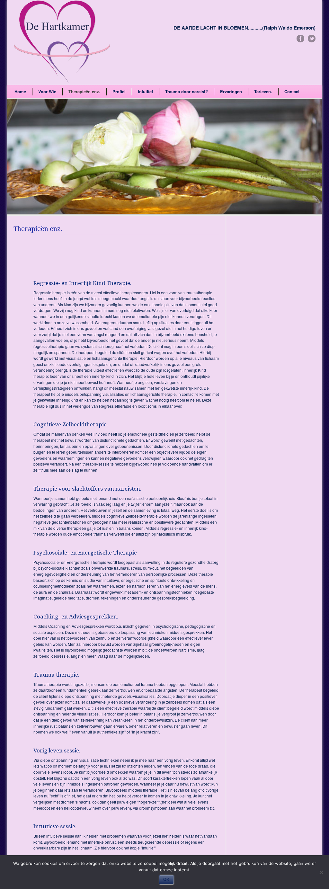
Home (20, 91)
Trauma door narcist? (186, 91)
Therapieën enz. (84, 91)
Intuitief (145, 91)
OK (166, 879)
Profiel (119, 91)
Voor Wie (47, 91)
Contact (291, 91)
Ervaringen (231, 91)
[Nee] (321, 872)
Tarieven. (263, 91)
